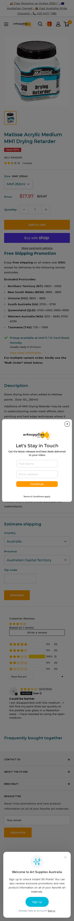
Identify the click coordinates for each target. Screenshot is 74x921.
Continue (37, 484)
